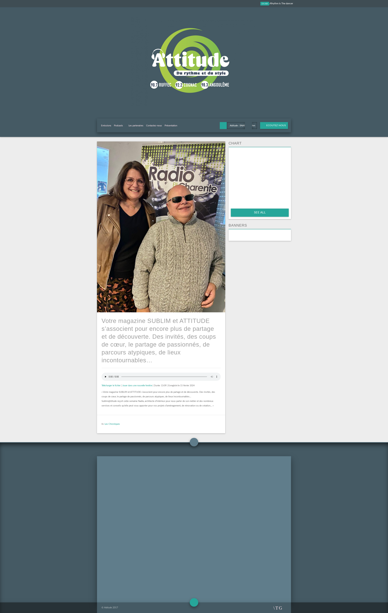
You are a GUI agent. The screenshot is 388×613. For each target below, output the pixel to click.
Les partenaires (136, 126)
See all (260, 212)
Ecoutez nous (276, 125)
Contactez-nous (154, 126)
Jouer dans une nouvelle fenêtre (137, 386)
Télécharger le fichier (111, 386)
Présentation (171, 126)
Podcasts (118, 126)
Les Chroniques (112, 424)
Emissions (106, 126)
